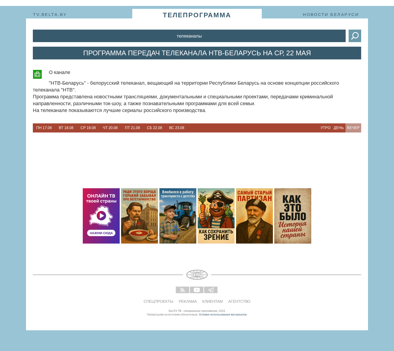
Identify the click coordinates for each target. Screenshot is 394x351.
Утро (325, 128)
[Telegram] (211, 290)
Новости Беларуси (331, 14)
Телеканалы (189, 35)
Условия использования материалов (222, 314)
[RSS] (183, 290)
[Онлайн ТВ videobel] (101, 216)
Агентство (239, 301)
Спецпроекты (158, 301)
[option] (44, 127)
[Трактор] (177, 216)
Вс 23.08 (176, 128)
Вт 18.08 (66, 128)
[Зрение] (216, 216)
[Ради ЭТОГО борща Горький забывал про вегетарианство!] (139, 216)
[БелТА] (197, 275)
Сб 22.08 (154, 128)
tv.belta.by (50, 14)
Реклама (188, 301)
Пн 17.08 (44, 128)
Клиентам (212, 301)
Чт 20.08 (110, 128)
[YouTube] (197, 290)
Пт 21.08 (132, 128)
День (339, 128)
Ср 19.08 (88, 128)
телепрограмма (197, 15)
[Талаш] (254, 216)
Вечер (353, 128)
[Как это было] (292, 216)
